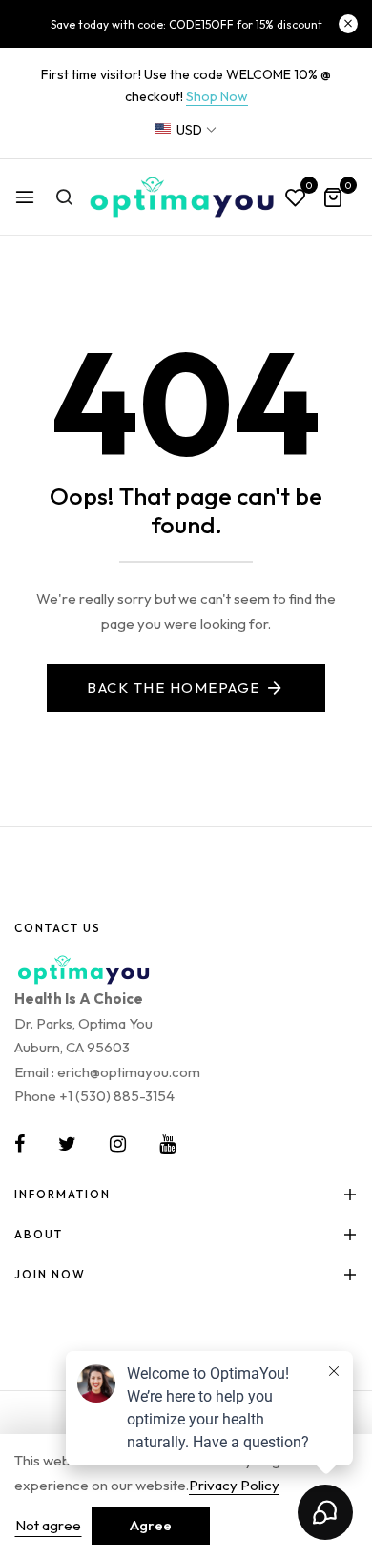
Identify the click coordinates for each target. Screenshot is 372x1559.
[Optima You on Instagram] (118, 1144)
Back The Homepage (173, 687)
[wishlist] (295, 198)
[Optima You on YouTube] (167, 1144)
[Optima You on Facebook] (19, 1144)
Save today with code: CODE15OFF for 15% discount (186, 24)
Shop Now (217, 96)
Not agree (48, 1525)
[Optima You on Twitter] (67, 1144)
